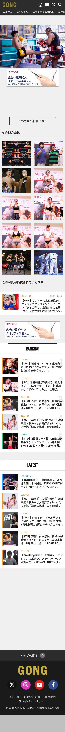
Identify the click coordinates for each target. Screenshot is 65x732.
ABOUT (14, 697)
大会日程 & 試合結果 (43, 11)
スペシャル (22, 11)
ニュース (7, 11)
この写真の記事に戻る (32, 121)
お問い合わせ (32, 697)
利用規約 (50, 697)
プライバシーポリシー (32, 701)
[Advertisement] (32, 608)
